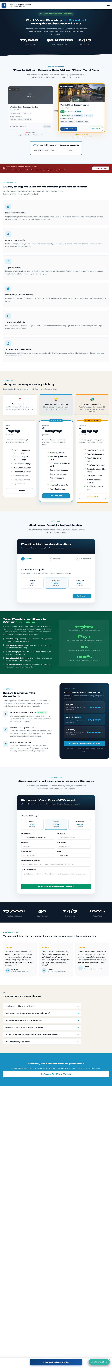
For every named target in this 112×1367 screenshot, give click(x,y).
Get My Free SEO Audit (57, 886)
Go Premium (92, 496)
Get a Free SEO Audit (86, 743)
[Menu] (108, 5)
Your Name (25, 842)
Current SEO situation (28, 869)
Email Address (62, 842)
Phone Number (26, 851)
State (59, 851)
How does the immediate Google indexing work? (25, 1027)
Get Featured (56, 496)
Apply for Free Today (57, 1074)
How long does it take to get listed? (19, 1006)
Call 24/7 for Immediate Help (57, 1362)
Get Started (19, 491)
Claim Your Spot (101, 168)
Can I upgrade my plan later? (17, 1042)
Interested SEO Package (29, 816)
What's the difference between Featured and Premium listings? (32, 1035)
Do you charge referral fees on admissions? (23, 1020)
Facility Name (26, 833)
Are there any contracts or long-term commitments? (27, 1013)
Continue (80, 596)
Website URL (61, 833)
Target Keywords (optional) (30, 860)
